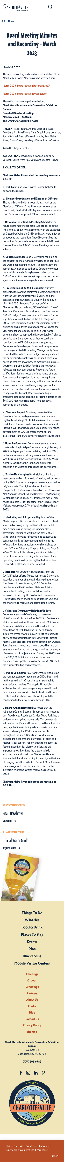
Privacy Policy (32, 1025)
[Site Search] (50, 7)
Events (32, 941)
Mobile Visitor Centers (32, 963)
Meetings (32, 974)
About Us (32, 1000)
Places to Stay (32, 934)
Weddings (32, 987)
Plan (32, 948)
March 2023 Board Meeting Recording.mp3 (26, 85)
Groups (32, 980)
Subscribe (7, 821)
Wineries (32, 920)
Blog (32, 1012)
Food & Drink (32, 927)
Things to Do (32, 912)
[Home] (15, 7)
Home (11, 21)
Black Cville (32, 956)
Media (32, 1006)
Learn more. (41, 1150)
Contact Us (32, 1019)
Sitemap (32, 1032)
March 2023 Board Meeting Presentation (25, 93)
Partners (32, 993)
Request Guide (9, 848)
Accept (55, 1156)
